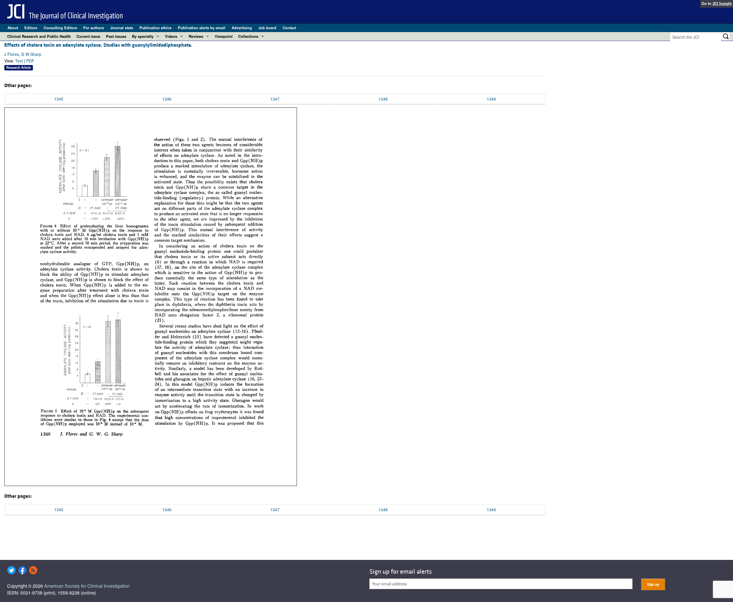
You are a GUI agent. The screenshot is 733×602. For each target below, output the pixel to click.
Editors (30, 27)
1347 (274, 99)
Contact (289, 27)
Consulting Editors (60, 27)
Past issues (116, 36)
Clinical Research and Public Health (39, 36)
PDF (30, 61)
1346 (167, 99)
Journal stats (121, 27)
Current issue (88, 36)
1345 (58, 99)
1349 (491, 99)
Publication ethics (155, 27)
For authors (93, 27)
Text (19, 61)
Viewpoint (223, 36)
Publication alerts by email (201, 27)
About (12, 27)
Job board (267, 27)
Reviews (196, 36)
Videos (171, 36)
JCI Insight (722, 3)
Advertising (242, 27)
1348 (383, 99)
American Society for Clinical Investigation (87, 586)
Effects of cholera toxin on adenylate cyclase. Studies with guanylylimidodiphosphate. (98, 45)
